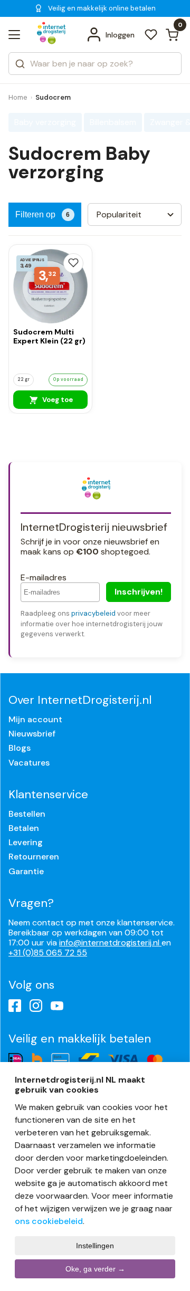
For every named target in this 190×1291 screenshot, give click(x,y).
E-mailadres (43, 577)
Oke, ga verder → (95, 1269)
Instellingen (95, 1245)
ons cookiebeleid (49, 1221)
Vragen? (31, 903)
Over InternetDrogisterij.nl (79, 699)
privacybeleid (93, 613)
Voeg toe (57, 399)
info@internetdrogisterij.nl (110, 942)
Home (17, 97)
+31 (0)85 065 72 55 (47, 952)
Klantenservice (48, 794)
